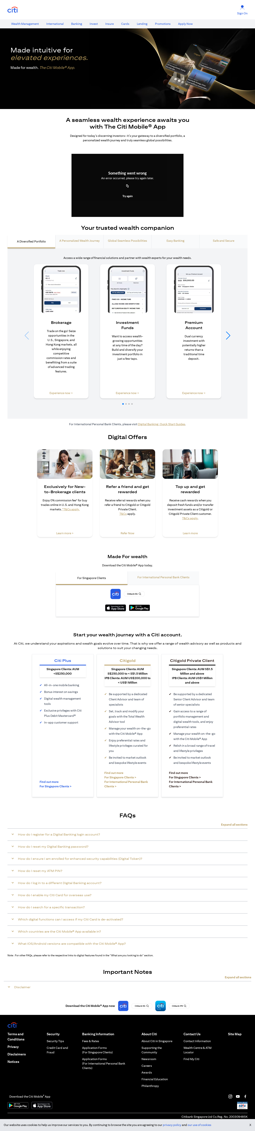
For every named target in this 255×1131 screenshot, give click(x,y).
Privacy (13, 1047)
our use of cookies (199, 1125)
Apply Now (185, 24)
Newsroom (149, 1059)
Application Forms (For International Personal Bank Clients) (103, 1063)
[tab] (25, 23)
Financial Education (155, 1079)
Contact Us (192, 1034)
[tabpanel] (127, 333)
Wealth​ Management (25, 24)
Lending (142, 24)
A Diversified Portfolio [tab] (31, 241)
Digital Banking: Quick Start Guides (161, 424)
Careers (147, 1066)
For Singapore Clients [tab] (91, 578)
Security (53, 1034)
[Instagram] (230, 1096)
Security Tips (55, 1041)
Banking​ (76, 24)
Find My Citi (191, 1059)
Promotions (163, 24)
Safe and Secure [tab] (223, 240)
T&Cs (123, 514)
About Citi (149, 1034)
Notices (13, 1062)
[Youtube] (238, 1096)
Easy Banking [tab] (175, 240)
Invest (94, 24)
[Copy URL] (127, 186)
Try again (127, 196)
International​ (55, 24)
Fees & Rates (90, 1041)
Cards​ (125, 24)
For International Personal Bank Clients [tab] (163, 577)
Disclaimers (16, 1054)
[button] (123, 404)
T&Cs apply (190, 518)
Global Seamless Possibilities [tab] (127, 240)
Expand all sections (234, 824)
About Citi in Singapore (157, 1041)
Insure (109, 24)
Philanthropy (150, 1086)
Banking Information (98, 1034)
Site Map (235, 1034)
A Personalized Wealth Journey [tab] (79, 240)
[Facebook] (245, 1096)
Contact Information (197, 1041)
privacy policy (172, 1125)
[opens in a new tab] (12, 10)
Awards (147, 1072)
